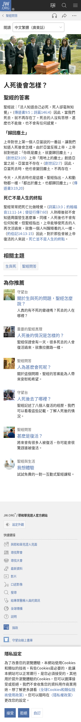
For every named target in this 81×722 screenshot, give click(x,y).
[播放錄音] (54, 15)
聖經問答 (12, 15)
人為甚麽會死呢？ (34, 367)
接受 (10, 713)
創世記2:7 (53, 163)
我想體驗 (25, 467)
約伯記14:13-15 (19, 233)
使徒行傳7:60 (36, 212)
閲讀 (7, 27)
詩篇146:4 (42, 112)
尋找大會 (13, 560)
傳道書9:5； (24, 112)
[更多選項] (74, 15)
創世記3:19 (16, 157)
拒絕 (23, 713)
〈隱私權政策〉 (62, 694)
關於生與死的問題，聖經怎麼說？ (45, 301)
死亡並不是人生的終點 (47, 238)
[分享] (64, 15)
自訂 (37, 713)
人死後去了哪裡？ (34, 399)
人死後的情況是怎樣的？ (40, 335)
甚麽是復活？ (30, 436)
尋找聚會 (13, 552)
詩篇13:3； (57, 206)
